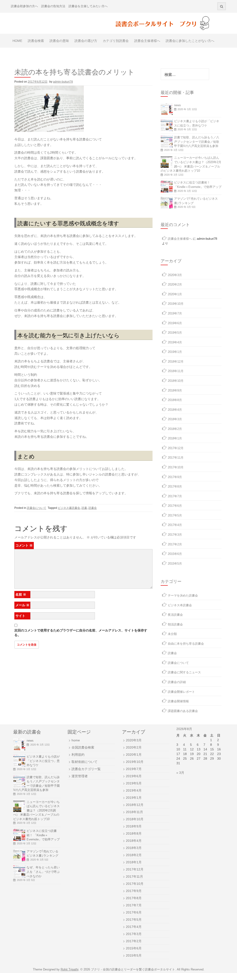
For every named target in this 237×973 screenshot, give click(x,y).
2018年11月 (176, 371)
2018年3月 (175, 419)
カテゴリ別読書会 (116, 41)
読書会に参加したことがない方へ (190, 41)
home (76, 740)
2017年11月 (176, 457)
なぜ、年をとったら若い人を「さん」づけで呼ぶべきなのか (43, 872)
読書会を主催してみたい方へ (88, 6)
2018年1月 (175, 438)
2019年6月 (175, 323)
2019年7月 (175, 313)
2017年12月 (176, 448)
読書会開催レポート (181, 691)
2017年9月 (175, 477)
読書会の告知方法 (53, 6)
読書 (84, 508)
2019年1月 (175, 352)
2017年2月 (175, 544)
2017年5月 (175, 515)
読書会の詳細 (177, 682)
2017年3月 (175, 534)
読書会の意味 (59, 41)
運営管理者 (80, 776)
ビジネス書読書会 (69, 508)
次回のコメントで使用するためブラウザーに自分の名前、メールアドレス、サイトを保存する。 (80, 632)
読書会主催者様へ (147, 41)
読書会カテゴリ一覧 (86, 769)
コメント (24, 545)
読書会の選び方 (86, 41)
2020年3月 (175, 275)
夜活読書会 (175, 614)
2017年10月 (176, 467)
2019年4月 (175, 342)
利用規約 (78, 754)
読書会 (92, 508)
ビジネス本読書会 (180, 605)
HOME (17, 41)
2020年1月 (175, 294)
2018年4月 (175, 409)
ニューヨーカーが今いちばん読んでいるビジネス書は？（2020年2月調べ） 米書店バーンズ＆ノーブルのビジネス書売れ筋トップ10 (36, 810)
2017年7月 (175, 496)
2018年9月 (175, 390)
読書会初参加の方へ (24, 6)
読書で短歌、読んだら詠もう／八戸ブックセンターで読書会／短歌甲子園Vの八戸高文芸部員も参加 (196, 142)
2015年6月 (175, 554)
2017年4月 (175, 525)
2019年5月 (175, 332)
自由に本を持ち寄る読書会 (186, 643)
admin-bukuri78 (63, 81)
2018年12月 (176, 361)
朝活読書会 (175, 624)
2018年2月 (175, 429)
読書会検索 (36, 41)
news (177, 105)
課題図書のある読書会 (183, 711)
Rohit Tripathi (69, 969)
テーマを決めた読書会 (183, 595)
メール (22, 605)
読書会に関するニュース (184, 672)
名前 (21, 594)
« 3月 (180, 772)
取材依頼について (84, 762)
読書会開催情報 (178, 701)
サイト (20, 616)
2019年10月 (176, 303)
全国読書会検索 (83, 747)
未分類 (172, 634)
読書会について (36, 508)
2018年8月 (175, 400)
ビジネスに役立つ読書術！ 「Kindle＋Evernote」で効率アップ (43, 835)
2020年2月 (175, 284)
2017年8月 (175, 486)
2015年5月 (175, 563)
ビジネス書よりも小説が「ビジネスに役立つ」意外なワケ (43, 761)
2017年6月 (175, 505)
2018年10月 (176, 380)
